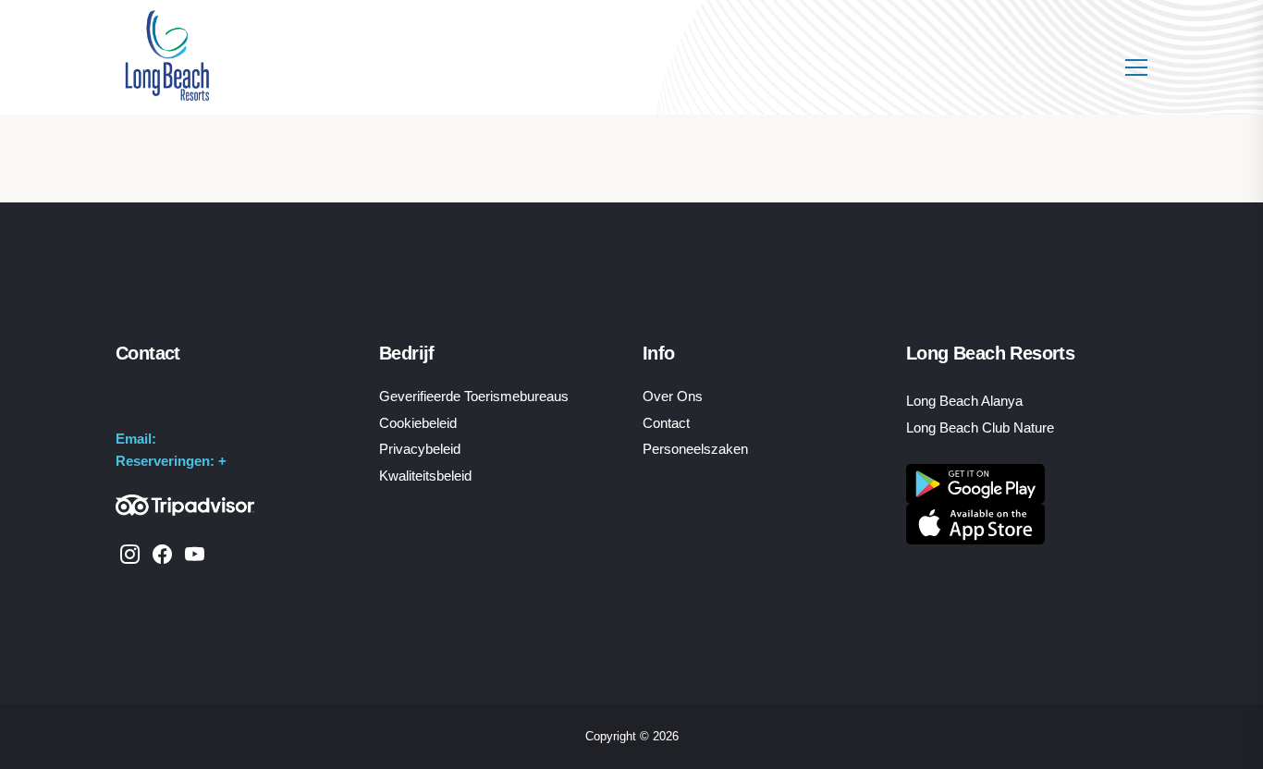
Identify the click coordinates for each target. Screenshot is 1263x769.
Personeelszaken (695, 449)
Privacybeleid (419, 449)
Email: (136, 438)
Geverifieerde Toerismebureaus (474, 396)
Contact (666, 423)
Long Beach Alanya (964, 401)
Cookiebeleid (418, 423)
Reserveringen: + (171, 461)
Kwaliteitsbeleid (425, 475)
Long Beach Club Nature (980, 427)
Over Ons (673, 396)
